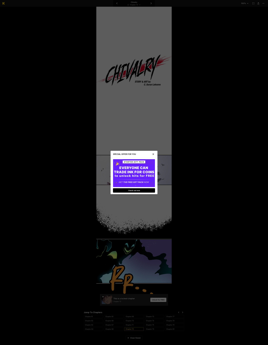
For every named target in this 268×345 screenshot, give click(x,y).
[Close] (153, 154)
